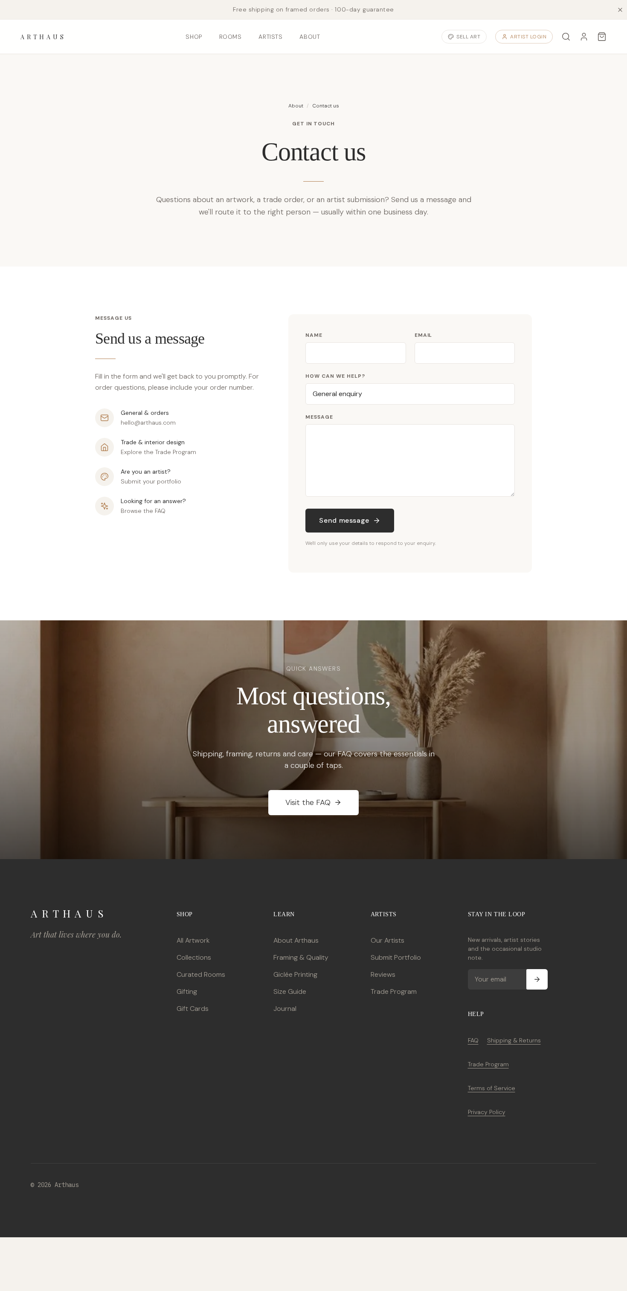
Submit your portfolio (151, 481)
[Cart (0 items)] (602, 36)
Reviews (383, 974)
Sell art (468, 36)
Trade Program (394, 991)
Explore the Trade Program (158, 452)
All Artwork (193, 940)
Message (319, 417)
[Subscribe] (537, 979)
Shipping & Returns (514, 1040)
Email (424, 335)
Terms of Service (491, 1088)
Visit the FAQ (308, 802)
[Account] (584, 36)
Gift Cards (193, 1008)
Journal (284, 1008)
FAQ (473, 1040)
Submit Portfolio (396, 957)
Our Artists (387, 940)
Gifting (187, 991)
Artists (270, 37)
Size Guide (289, 991)
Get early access (127, 1252)
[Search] (566, 36)
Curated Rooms (201, 974)
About (309, 37)
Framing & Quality (300, 957)
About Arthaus (296, 940)
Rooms (230, 37)
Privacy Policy (486, 1112)
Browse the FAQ (143, 511)
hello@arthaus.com (148, 422)
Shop (194, 37)
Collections (194, 957)
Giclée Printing (295, 974)
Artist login (528, 36)
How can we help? (335, 376)
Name (313, 335)
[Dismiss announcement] (620, 10)
